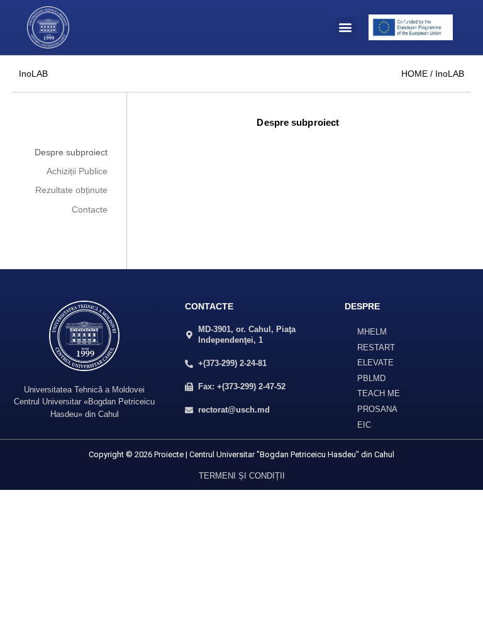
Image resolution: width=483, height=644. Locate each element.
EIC (364, 425)
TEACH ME (378, 393)
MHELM (372, 331)
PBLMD (371, 378)
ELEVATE (375, 362)
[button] (345, 27)
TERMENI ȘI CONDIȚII (242, 475)
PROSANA (377, 409)
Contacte (90, 209)
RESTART (376, 347)
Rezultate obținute (71, 190)
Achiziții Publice (77, 171)
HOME (414, 74)
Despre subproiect (71, 152)
